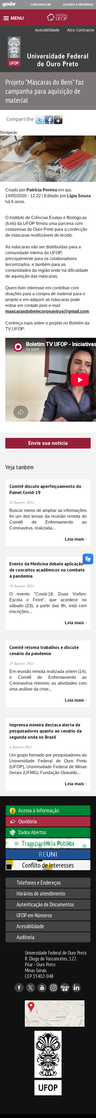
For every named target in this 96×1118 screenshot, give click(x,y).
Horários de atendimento (41, 893)
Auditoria (25, 937)
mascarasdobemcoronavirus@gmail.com (47, 311)
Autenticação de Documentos (45, 904)
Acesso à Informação (38, 810)
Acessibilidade (46, 29)
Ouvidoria (27, 821)
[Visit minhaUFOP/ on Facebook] (49, 119)
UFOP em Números (34, 915)
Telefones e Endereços (39, 882)
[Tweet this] (40, 119)
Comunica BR (40, 4)
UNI (48, 854)
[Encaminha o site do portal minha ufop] (58, 17)
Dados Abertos (32, 832)
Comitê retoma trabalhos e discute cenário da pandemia (44, 650)
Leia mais (74, 539)
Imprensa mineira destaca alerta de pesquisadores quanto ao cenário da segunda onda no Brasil (45, 731)
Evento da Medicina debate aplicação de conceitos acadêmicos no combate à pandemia (47, 570)
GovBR (9, 4)
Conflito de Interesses (48, 865)
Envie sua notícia (48, 442)
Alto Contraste (80, 29)
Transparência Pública (48, 843)
